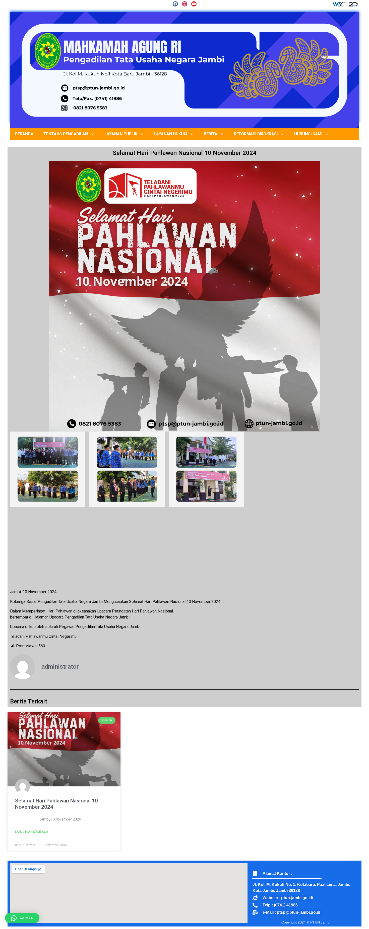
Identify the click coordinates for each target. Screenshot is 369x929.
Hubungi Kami (308, 134)
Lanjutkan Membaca (31, 832)
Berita (210, 134)
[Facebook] (175, 4)
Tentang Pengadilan (65, 134)
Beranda (24, 134)
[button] (22, 918)
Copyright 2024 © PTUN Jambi (305, 922)
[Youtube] (194, 4)
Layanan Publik (120, 134)
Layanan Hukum (170, 134)
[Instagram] (184, 4)
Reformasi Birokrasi (256, 134)
